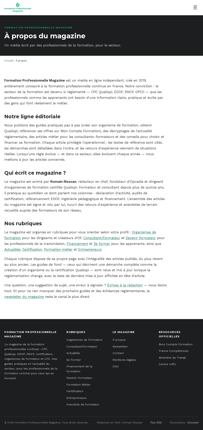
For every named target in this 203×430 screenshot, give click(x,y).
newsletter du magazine (24, 297)
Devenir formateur (141, 238)
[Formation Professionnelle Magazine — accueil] (17, 7)
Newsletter (120, 346)
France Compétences (174, 350)
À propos (119, 339)
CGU (116, 366)
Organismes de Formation (84, 339)
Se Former (73, 359)
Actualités (12, 249)
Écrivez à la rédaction (125, 285)
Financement (77, 244)
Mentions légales (124, 359)
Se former (102, 244)
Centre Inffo (167, 364)
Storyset (193, 422)
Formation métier (58, 249)
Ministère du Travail (172, 357)
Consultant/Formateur (101, 238)
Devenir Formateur (79, 377)
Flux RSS (156, 422)
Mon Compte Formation (175, 344)
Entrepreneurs (90, 249)
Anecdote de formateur (82, 404)
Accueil (8, 60)
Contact (118, 353)
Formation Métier (78, 384)
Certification (32, 249)
